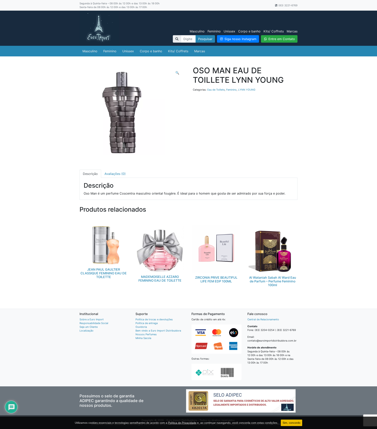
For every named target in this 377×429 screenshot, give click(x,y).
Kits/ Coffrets (274, 31)
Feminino (214, 31)
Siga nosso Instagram (239, 39)
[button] (177, 73)
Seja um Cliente (89, 326)
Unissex (229, 31)
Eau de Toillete (216, 89)
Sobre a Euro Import (92, 319)
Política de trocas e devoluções (154, 319)
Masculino (197, 31)
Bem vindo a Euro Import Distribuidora (158, 330)
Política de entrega (146, 323)
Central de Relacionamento (263, 319)
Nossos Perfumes (146, 334)
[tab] (90, 174)
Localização (86, 330)
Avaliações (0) (115, 174)
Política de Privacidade (182, 422)
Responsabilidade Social (94, 323)
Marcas (292, 31)
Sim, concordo (291, 422)
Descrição (90, 174)
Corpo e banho (249, 31)
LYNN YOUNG (246, 89)
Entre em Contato (281, 39)
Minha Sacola (143, 338)
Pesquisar (205, 39)
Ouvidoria (141, 326)
